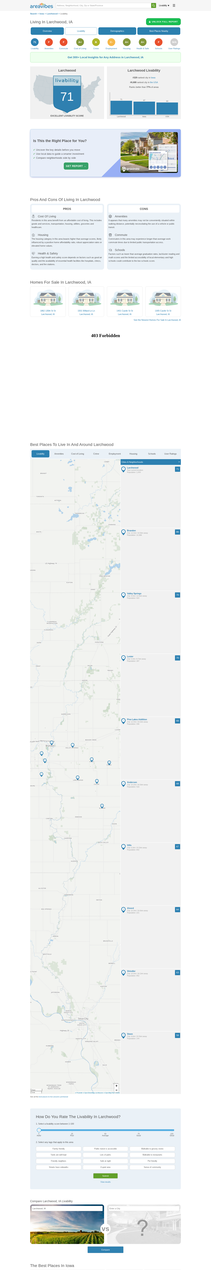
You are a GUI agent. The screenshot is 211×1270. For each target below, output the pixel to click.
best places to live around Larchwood (53, 1097)
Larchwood (52, 14)
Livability (163, 5)
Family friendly (59, 1149)
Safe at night (105, 1161)
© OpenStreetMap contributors (93, 1093)
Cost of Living (77, 454)
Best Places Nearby (158, 31)
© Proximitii (78, 1093)
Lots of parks (105, 1155)
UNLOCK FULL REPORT (165, 22)
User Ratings (170, 454)
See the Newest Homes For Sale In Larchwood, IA (157, 320)
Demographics (117, 31)
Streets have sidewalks (58, 1167)
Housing (133, 454)
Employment (115, 454)
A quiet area (105, 1167)
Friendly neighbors (58, 1161)
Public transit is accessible (105, 1149)
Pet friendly (152, 1161)
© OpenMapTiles (109, 1093)
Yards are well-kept (58, 1155)
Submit (105, 1176)
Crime (96, 454)
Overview (47, 31)
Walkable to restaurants (152, 1155)
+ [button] (116, 1086)
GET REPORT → (76, 166)
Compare (105, 1250)
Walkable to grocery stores (152, 1149)
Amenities (59, 454)
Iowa (41, 14)
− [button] (116, 1090)
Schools (152, 454)
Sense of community (152, 1167)
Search (33, 14)
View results (105, 1182)
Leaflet (117, 1093)
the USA (154, 82)
